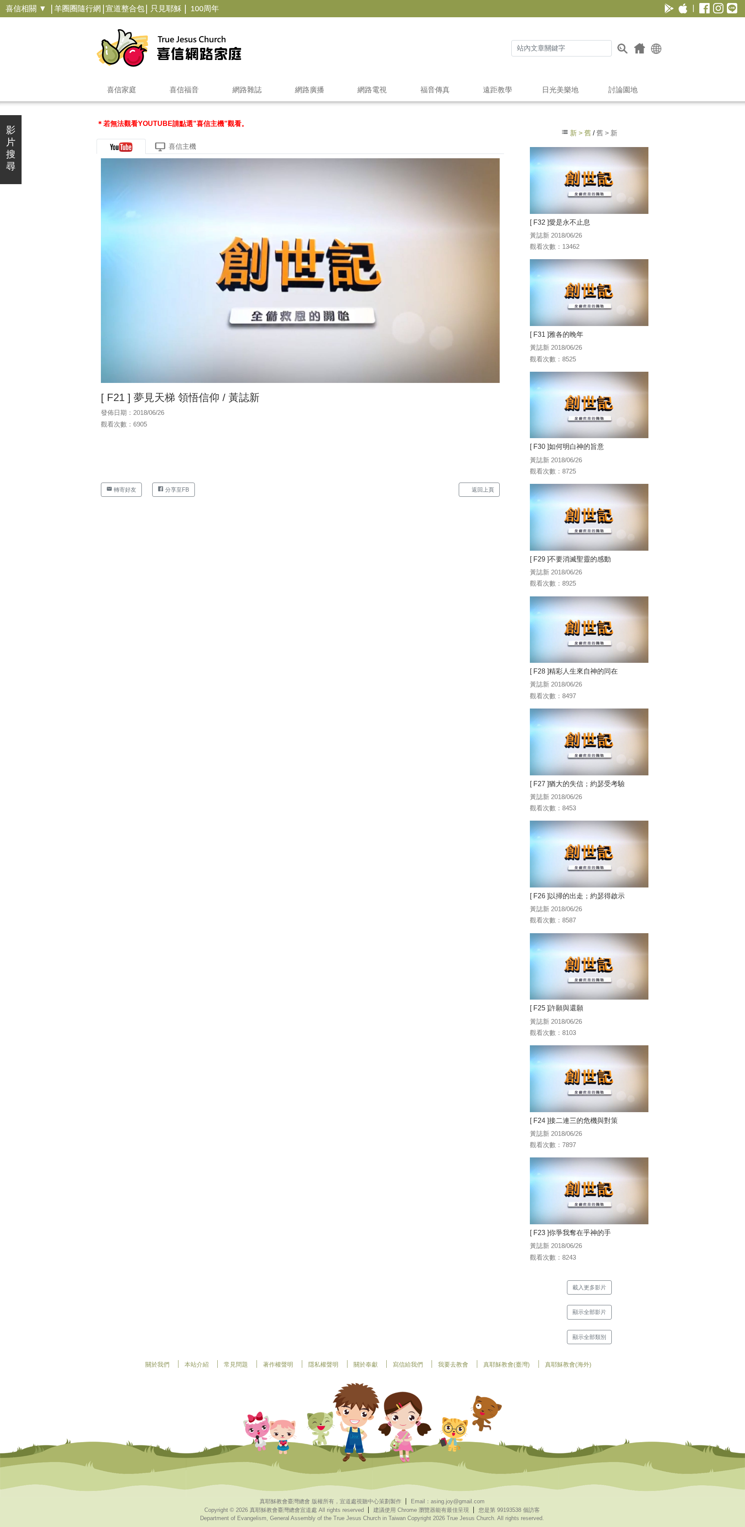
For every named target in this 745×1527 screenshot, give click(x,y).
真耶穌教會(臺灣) (506, 1364)
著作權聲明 (278, 1364)
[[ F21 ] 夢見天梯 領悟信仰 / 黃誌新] (300, 270)
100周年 (205, 8)
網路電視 (372, 90)
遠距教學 (497, 90)
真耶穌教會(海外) (568, 1364)
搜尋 (622, 48)
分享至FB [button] (176, 489)
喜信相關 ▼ (26, 8)
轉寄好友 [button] (124, 489)
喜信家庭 (121, 90)
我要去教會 (453, 1364)
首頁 (639, 48)
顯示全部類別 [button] (589, 1337)
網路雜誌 (247, 90)
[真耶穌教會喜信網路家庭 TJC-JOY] (168, 48)
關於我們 (157, 1364)
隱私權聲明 (323, 1364)
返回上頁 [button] (482, 489)
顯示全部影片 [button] (589, 1312)
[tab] (121, 146)
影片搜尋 (11, 148)
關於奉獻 (366, 1364)
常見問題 (236, 1364)
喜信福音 (184, 90)
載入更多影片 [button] (589, 1287)
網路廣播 (309, 90)
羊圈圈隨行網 (77, 8)
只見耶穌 (166, 8)
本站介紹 (197, 1364)
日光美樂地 (560, 90)
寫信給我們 (408, 1364)
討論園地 (623, 90)
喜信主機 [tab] (182, 146)
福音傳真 (435, 90)
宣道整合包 (125, 8)
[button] (656, 48)
